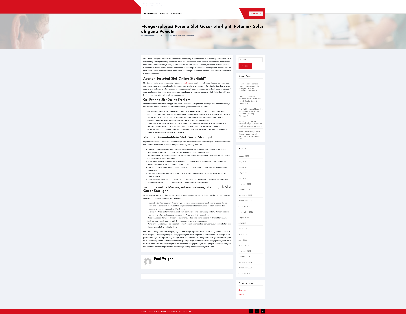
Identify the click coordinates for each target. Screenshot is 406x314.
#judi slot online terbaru (183, 36)
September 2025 (246, 212)
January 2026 (244, 189)
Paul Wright (163, 259)
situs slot (242, 290)
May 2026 (243, 173)
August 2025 (244, 217)
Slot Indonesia (149, 36)
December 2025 (245, 195)
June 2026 (243, 167)
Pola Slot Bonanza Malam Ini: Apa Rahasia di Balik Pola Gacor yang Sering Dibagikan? (251, 112)
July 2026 (242, 161)
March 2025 (244, 245)
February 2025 (245, 251)
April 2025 (243, 240)
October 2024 (244, 273)
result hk (186, 83)
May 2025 (243, 234)
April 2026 (243, 178)
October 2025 (244, 206)
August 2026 (244, 156)
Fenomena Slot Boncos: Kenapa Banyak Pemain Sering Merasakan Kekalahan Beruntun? (249, 87)
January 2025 (244, 256)
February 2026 (245, 184)
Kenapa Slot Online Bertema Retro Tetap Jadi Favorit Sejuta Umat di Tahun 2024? (250, 100)
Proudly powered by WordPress (152, 311)
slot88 (241, 295)
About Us (164, 13)
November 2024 (245, 268)
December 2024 (245, 262)
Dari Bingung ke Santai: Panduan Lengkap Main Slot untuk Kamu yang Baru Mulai (250, 123)
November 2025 (245, 201)
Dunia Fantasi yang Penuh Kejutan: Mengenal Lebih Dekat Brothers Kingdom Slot (249, 135)
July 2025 (242, 223)
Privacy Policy (150, 13)
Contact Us (176, 13)
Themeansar (186, 311)
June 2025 (243, 229)
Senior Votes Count (150, 3)
